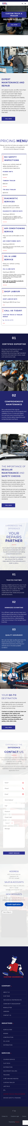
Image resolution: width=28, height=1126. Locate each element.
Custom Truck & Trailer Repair (14, 1094)
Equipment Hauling (10, 1071)
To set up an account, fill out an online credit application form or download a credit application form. (14, 768)
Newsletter (7, 1007)
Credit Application (14, 904)
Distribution (7, 1045)
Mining (5, 1033)
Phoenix (17, 1122)
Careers (6, 1011)
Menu (25, 3)
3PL (4, 1090)
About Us (6, 992)
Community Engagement (11, 1003)
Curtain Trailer (9, 1082)
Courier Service (9, 1059)
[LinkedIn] (15, 1110)
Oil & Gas (6, 1041)
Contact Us (7, 1015)
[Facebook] (13, 1110)
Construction (8, 1037)
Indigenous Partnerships (12, 1000)
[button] (22, 4)
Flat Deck (6, 1063)
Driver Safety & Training (12, 1098)
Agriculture (7, 1029)
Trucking (6, 1075)
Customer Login (15, 1116)
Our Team (6, 996)
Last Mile (6, 1086)
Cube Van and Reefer (10, 1078)
